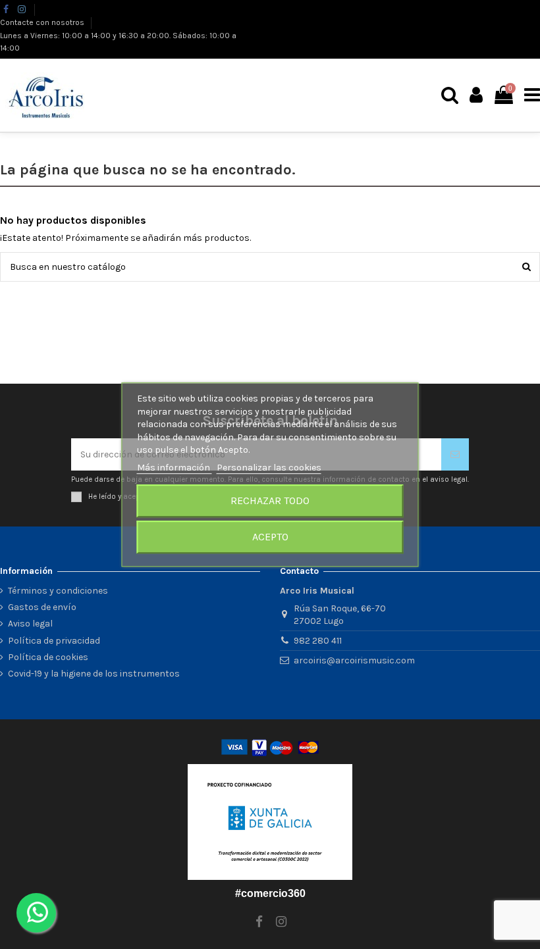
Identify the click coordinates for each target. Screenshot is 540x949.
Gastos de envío (42, 607)
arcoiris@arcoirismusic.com (354, 660)
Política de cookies (48, 657)
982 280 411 (318, 640)
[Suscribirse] (455, 454)
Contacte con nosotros (43, 22)
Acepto (270, 536)
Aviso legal (30, 623)
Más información (174, 467)
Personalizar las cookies (269, 467)
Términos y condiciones (58, 590)
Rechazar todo (270, 500)
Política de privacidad (54, 640)
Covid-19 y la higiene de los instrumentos (94, 673)
